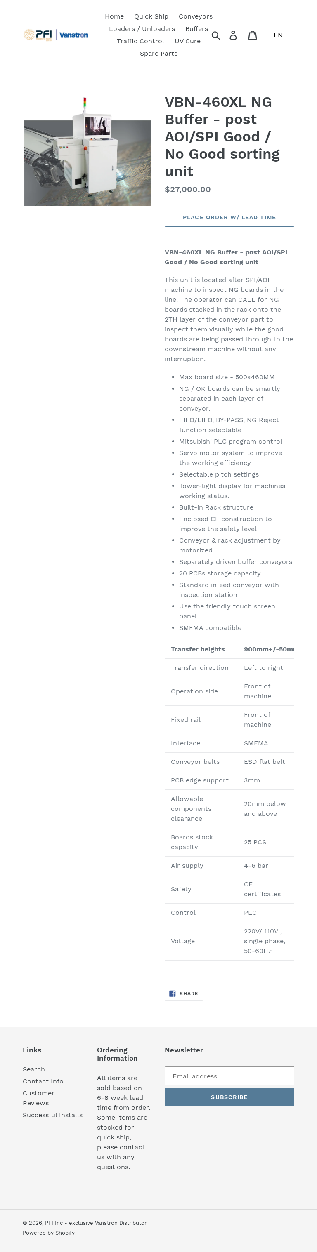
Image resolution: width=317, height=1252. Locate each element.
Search (34, 1069)
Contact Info (43, 1081)
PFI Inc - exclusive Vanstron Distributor (96, 1223)
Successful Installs (53, 1115)
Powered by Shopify (49, 1233)
